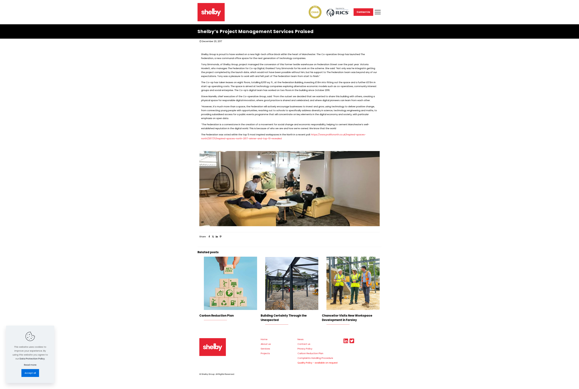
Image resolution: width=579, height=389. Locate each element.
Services (265, 348)
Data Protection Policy (32, 358)
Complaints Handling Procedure (315, 358)
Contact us (303, 344)
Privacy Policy (304, 348)
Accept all (30, 373)
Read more (30, 364)
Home (264, 339)
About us (266, 344)
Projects (265, 353)
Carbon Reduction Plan (216, 316)
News (300, 339)
